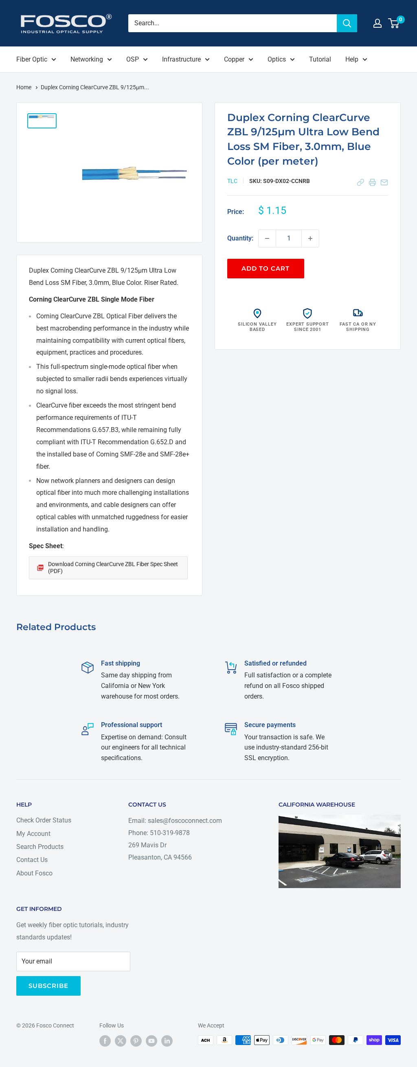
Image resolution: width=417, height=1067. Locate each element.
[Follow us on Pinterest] (136, 1041)
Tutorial (320, 59)
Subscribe (48, 986)
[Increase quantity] (310, 238)
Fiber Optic (31, 59)
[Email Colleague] (384, 182)
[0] (394, 23)
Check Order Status (43, 820)
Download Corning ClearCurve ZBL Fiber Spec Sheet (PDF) (113, 567)
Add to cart (265, 268)
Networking (86, 59)
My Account (33, 834)
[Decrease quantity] (267, 238)
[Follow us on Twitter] (120, 1041)
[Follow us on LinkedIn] (167, 1041)
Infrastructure (181, 59)
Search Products (40, 847)
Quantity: (240, 238)
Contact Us (32, 860)
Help (351, 59)
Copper (234, 59)
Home (24, 87)
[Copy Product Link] (360, 182)
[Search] (347, 23)
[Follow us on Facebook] (105, 1041)
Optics (277, 59)
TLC (232, 181)
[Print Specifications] (372, 182)
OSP (132, 59)
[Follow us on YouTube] (151, 1041)
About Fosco (34, 873)
